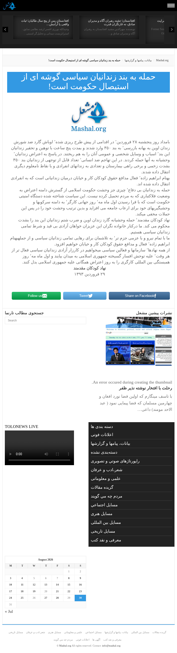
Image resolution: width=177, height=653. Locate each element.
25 (22, 597)
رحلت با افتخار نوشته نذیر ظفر (145, 388)
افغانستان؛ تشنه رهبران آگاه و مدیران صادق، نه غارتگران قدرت (111, 22)
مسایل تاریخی (103, 531)
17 (10, 591)
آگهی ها (96, 639)
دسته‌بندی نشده (104, 452)
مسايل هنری (101, 513)
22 (69, 591)
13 (45, 584)
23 (80, 591)
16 (80, 584)
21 (57, 591)
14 (57, 584)
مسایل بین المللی (106, 522)
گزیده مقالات (102, 487)
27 (45, 597)
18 (22, 591)
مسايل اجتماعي (104, 505)
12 (34, 584)
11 (22, 584)
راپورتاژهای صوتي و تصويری (115, 461)
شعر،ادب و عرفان (106, 469)
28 (57, 597)
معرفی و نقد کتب (106, 540)
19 (34, 591)
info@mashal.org (111, 645)
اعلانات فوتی (102, 434)
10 (10, 584)
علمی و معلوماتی (106, 478)
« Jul (9, 611)
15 (69, 584)
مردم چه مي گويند (106, 496)
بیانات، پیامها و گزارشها (138, 60)
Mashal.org (162, 60)
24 (10, 597)
